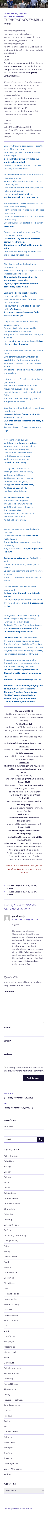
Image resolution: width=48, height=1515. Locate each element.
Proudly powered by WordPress (18, 1508)
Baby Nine (9, 1161)
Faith (26, 886)
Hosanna (8, 1309)
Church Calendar (12, 1203)
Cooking (8, 1219)
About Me (8, 1126)
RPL (6, 1426)
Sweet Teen (9, 1442)
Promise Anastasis (12, 1405)
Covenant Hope (11, 1225)
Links (6, 1331)
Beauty (7, 1172)
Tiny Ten (8, 1453)
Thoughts (8, 1447)
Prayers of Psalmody (13, 1400)
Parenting (8, 1378)
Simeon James (11, 1431)
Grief (33, 886)
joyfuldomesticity (14, 16)
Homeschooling (11, 1304)
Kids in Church (11, 1320)
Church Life (9, 1209)
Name (7, 1027)
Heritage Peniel (11, 1294)
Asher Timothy (11, 1156)
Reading (8, 1416)
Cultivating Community (15, 1235)
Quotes (7, 1410)
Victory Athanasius (13, 1469)
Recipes (7, 1421)
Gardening (9, 1278)
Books (7, 1187)
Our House (9, 1363)
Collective (8, 1214)
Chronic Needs (11, 1198)
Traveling (8, 1458)
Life (5, 1325)
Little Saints (9, 1336)
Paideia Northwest (13, 1368)
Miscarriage (9, 1347)
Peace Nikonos (11, 1384)
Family (7, 1251)
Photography (10, 1389)
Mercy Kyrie (9, 1341)
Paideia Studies (11, 1373)
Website (8, 1054)
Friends (7, 1267)
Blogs (6, 1182)
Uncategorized (11, 1463)
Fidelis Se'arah (10, 1256)
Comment (9, 991)
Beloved (8, 1177)
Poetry (11, 888)
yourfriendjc (18, 916)
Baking (7, 1166)
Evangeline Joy (11, 1240)
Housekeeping (11, 1315)
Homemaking (10, 1299)
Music (6, 1357)
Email (7, 1041)
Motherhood (10, 1352)
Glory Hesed (9, 1283)
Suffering (8, 1437)
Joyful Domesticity (23, 4)
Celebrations (14, 886)
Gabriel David (10, 1272)
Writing (7, 1474)
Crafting (8, 1230)
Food (6, 1262)
